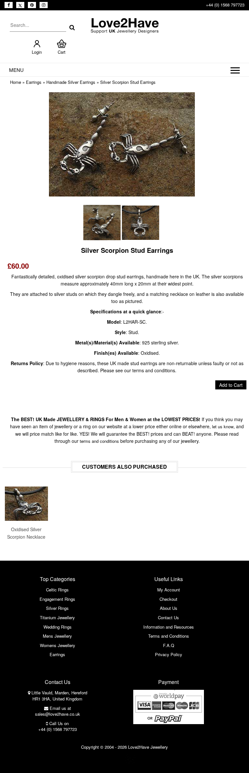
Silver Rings (57, 608)
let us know (222, 426)
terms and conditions (99, 441)
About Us (168, 608)
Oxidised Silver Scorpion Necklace (26, 533)
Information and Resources (168, 627)
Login (37, 52)
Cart (61, 52)
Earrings (34, 82)
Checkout (168, 599)
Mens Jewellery (57, 636)
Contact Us (168, 617)
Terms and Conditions (168, 636)
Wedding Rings (57, 627)
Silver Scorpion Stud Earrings (128, 82)
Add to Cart (231, 385)
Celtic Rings (57, 590)
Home (15, 82)
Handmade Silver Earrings (70, 82)
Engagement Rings (57, 599)
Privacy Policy (168, 654)
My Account (168, 590)
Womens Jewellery (57, 645)
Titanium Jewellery (57, 617)
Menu (16, 69)
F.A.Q (168, 645)
